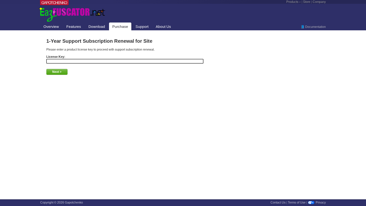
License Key (55, 56)
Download (96, 27)
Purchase (120, 27)
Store (306, 1)
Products (292, 1)
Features (73, 27)
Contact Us (278, 202)
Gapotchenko (54, 2)
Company (319, 1)
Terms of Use (297, 202)
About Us (163, 27)
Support (142, 27)
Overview (51, 27)
